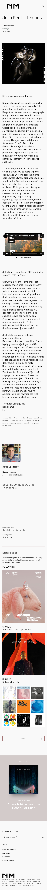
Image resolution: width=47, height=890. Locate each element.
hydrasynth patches (9, 885)
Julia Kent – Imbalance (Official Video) (23, 271)
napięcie (19, 423)
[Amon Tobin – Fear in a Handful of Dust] (23, 779)
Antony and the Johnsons (23, 418)
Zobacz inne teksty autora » (13, 475)
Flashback (6, 853)
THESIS (12, 275)
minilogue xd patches (25, 885)
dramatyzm (37, 418)
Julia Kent (6, 420)
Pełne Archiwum (8, 860)
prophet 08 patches (36, 883)
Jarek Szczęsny (8, 26)
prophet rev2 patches (10, 881)
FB (3, 409)
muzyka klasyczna (8, 423)
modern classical (16, 420)
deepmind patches (21, 883)
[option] (23, 790)
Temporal (34, 423)
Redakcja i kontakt (9, 850)
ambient (10, 418)
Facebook (6, 857)
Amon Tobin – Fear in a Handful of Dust (23, 806)
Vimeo (23, 275)
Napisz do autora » (10, 472)
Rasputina (26, 423)
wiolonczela (6, 425)
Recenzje (5, 29)
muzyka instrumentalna (32, 420)
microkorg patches (26, 881)
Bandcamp (8, 406)
